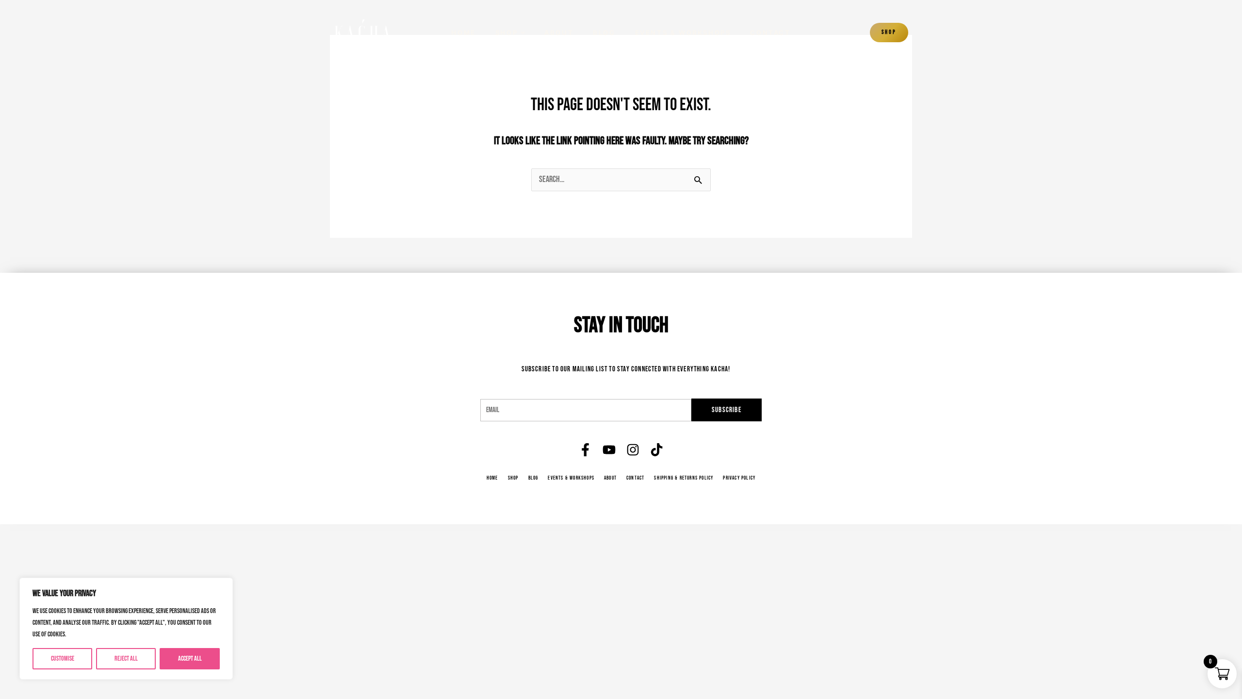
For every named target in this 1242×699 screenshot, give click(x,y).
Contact (770, 33)
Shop (506, 33)
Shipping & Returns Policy (683, 478)
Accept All (190, 658)
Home (463, 33)
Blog (604, 33)
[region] (126, 629)
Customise (62, 658)
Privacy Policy (739, 478)
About (558, 33)
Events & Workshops (683, 33)
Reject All (126, 658)
